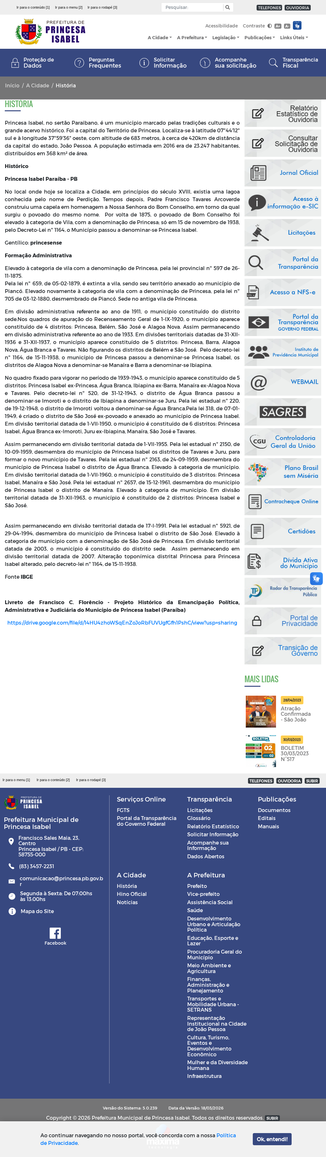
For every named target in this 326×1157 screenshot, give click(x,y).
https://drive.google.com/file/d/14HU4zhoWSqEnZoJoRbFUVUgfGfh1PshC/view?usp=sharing (122, 622)
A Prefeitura (190, 37)
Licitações (200, 810)
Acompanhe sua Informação (208, 845)
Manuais (268, 826)
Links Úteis (292, 37)
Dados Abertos (205, 856)
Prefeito (197, 886)
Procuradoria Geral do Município (214, 954)
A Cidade (158, 37)
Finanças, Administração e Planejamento (208, 984)
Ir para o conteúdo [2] (53, 780)
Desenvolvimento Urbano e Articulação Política (213, 924)
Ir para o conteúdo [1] (33, 7)
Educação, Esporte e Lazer (212, 941)
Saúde (195, 910)
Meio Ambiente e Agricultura (209, 968)
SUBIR (312, 781)
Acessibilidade (221, 25)
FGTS (123, 810)
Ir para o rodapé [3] (102, 7)
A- (287, 26)
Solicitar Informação (212, 834)
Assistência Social (210, 902)
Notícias (127, 902)
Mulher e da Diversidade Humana (217, 1065)
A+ (278, 26)
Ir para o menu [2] (68, 7)
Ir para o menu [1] (16, 780)
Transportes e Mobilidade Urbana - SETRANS (213, 1004)
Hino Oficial (132, 894)
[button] (226, 7)
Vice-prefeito (203, 894)
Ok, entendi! (272, 1139)
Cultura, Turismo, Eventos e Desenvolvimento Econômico (209, 1045)
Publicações (258, 37)
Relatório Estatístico (213, 826)
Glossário (198, 818)
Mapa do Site (37, 911)
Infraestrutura (204, 1076)
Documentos (274, 810)
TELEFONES (269, 7)
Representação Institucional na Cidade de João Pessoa (216, 1023)
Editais (267, 818)
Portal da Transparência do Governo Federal (146, 821)
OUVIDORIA (297, 7)
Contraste (254, 25)
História (127, 886)
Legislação (224, 37)
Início (12, 85)
